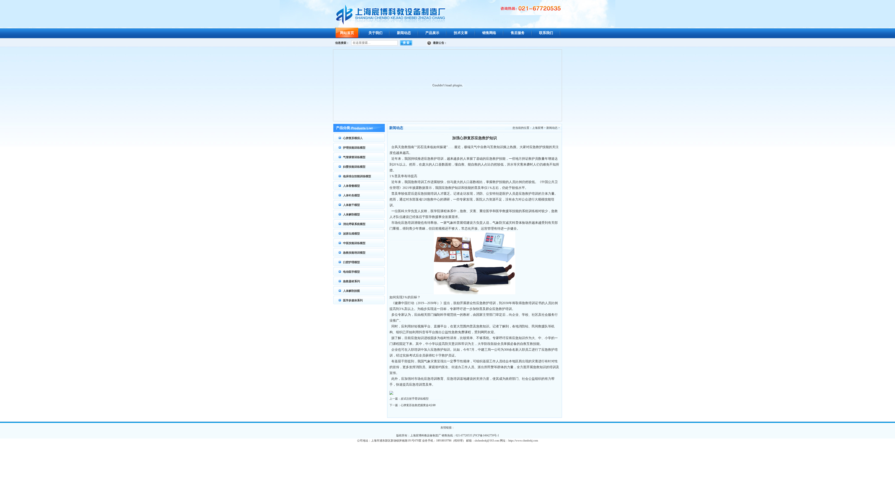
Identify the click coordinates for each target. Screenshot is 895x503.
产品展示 (432, 33)
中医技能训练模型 (354, 243)
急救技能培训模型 (354, 252)
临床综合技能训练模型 (357, 176)
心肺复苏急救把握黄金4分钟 (418, 405)
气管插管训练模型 (354, 157)
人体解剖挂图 (351, 290)
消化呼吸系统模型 (354, 224)
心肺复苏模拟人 (353, 138)
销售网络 (489, 33)
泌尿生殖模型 (351, 233)
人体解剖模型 (351, 214)
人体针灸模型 (351, 195)
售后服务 (518, 33)
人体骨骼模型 (351, 185)
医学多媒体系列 (353, 300)
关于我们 (375, 33)
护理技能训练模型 (354, 147)
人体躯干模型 (351, 205)
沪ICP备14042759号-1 (486, 435)
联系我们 (546, 33)
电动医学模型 (351, 271)
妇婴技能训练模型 (354, 166)
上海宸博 (537, 127)
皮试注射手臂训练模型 (415, 398)
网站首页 (347, 33)
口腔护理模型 (351, 262)
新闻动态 (404, 33)
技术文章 (461, 33)
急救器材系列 (351, 281)
